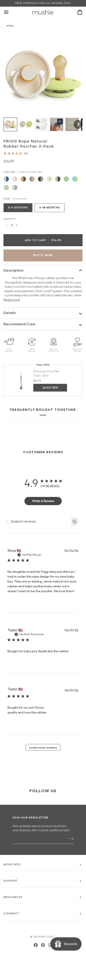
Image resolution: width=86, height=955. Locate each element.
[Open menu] (10, 12)
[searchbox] (39, 521)
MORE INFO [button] (12, 864)
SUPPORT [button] (11, 881)
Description (14, 270)
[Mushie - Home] (42, 12)
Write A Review (43, 501)
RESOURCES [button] (13, 897)
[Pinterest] (43, 945)
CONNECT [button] (11, 913)
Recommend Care (19, 324)
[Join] (70, 838)
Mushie (40, 936)
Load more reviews (43, 748)
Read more (12, 300)
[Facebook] (36, 945)
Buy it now (43, 255)
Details (10, 313)
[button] (10, 124)
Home (10, 26)
